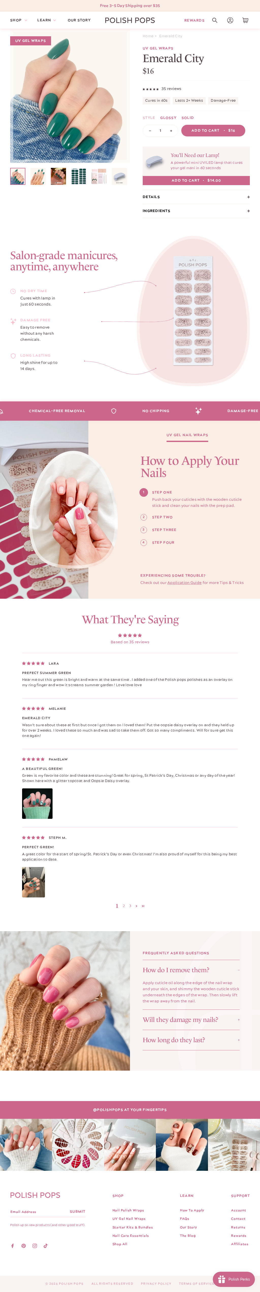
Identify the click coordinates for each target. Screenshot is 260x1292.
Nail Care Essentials (130, 1235)
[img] (33, 663)
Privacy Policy (156, 1284)
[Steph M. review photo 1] (33, 882)
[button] (214, 20)
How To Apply (192, 1210)
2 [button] (124, 906)
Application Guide (184, 583)
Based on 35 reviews (130, 642)
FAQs (184, 1218)
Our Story (188, 1227)
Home (148, 36)
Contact (238, 1218)
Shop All (119, 1244)
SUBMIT (78, 1211)
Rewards (194, 20)
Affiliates (240, 1244)
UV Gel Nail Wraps (187, 435)
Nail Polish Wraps (128, 1210)
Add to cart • (213, 130)
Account (238, 1210)
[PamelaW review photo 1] (37, 803)
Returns (238, 1227)
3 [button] (130, 906)
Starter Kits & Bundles (132, 1227)
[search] (214, 20)
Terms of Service (197, 1284)
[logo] (130, 20)
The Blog (188, 1235)
